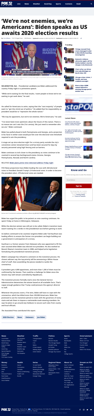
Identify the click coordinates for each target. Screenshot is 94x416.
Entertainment (86, 336)
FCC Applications (69, 385)
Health (20, 362)
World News (5, 343)
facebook (80, 409)
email (91, 409)
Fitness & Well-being (23, 371)
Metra (34, 345)
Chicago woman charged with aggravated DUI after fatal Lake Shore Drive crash (73, 156)
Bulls (65, 343)
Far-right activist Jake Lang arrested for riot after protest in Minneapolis (73, 131)
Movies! (82, 347)
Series (35, 362)
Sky (65, 352)
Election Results (53, 341)
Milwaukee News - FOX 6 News (53, 366)
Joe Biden (41, 317)
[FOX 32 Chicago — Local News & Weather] (7, 4)
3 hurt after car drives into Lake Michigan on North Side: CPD (83, 71)
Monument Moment (39, 374)
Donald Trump (52, 345)
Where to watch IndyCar (84, 380)
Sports (67, 336)
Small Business (5, 378)
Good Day (4, 349)
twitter (87, 409)
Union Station (37, 352)
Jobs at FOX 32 (68, 378)
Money (4, 362)
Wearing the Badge (38, 369)
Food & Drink (84, 345)
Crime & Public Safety (5, 346)
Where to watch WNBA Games (84, 395)
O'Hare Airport (37, 347)
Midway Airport (37, 349)
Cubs (65, 345)
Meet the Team (68, 376)
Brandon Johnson (53, 349)
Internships (67, 380)
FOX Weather (21, 353)
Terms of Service (80, 196)
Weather (20, 336)
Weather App (21, 349)
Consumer (4, 367)
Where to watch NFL (86, 367)
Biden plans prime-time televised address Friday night (31, 163)
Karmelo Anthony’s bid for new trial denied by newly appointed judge (72, 139)
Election (50, 338)
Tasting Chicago (37, 371)
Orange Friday (37, 376)
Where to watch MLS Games (86, 398)
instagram (83, 409)
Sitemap (66, 387)
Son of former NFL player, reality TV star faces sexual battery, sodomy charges (73, 123)
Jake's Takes (83, 338)
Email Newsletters (69, 369)
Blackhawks (67, 341)
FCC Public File (68, 382)
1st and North (37, 365)
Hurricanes (20, 351)
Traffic (35, 336)
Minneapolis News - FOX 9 (54, 373)
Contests (66, 374)
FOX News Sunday (6, 357)
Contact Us (67, 371)
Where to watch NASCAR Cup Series (85, 376)
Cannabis (20, 369)
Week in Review (37, 367)
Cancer (19, 365)
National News (5, 341)
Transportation (37, 338)
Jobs (2, 371)
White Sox (67, 347)
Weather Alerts (21, 342)
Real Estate (4, 376)
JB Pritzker (51, 347)
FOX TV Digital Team (17, 38)
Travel (34, 341)
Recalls (19, 376)
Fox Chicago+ (84, 343)
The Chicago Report (54, 343)
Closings (19, 344)
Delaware (30, 317)
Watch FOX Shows (85, 349)
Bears (66, 338)
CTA (34, 343)
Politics (51, 336)
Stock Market (5, 380)
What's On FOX (84, 341)
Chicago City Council (54, 352)
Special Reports (6, 351)
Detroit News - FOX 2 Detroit (54, 369)
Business (4, 365)
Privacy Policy (80, 194)
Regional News (54, 362)
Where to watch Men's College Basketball (84, 384)
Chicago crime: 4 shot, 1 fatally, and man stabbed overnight (83, 79)
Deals (3, 369)
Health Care (20, 374)
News (19, 317)
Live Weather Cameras (21, 339)
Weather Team (21, 347)
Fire (65, 349)
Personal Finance (6, 374)
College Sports (68, 354)
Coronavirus (20, 367)
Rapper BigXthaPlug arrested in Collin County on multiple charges (73, 147)
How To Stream (69, 365)
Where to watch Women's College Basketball (85, 390)
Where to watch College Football (84, 370)
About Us (68, 362)
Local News (4, 338)
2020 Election (27, 38)
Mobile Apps (68, 367)
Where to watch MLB (86, 373)
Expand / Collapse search (91, 4)
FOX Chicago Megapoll (5, 354)
